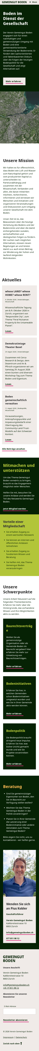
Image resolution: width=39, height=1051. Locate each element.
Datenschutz (21, 1037)
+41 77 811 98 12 (11, 987)
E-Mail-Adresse (10, 1006)
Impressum (8, 1037)
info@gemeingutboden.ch (16, 984)
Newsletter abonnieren (15, 1020)
